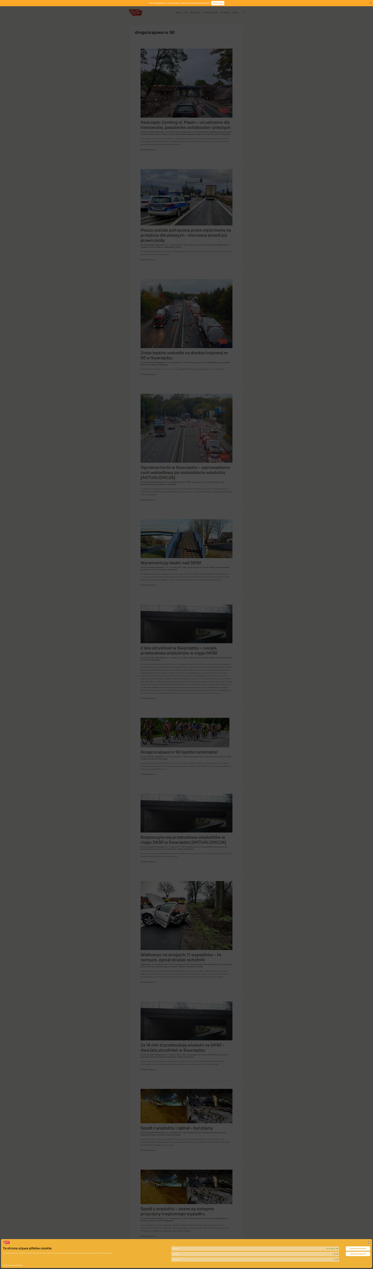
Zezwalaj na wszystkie (358, 1248)
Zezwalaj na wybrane (358, 1254)
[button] (369, 1242)
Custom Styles (18, 1265)
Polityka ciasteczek (8, 1265)
